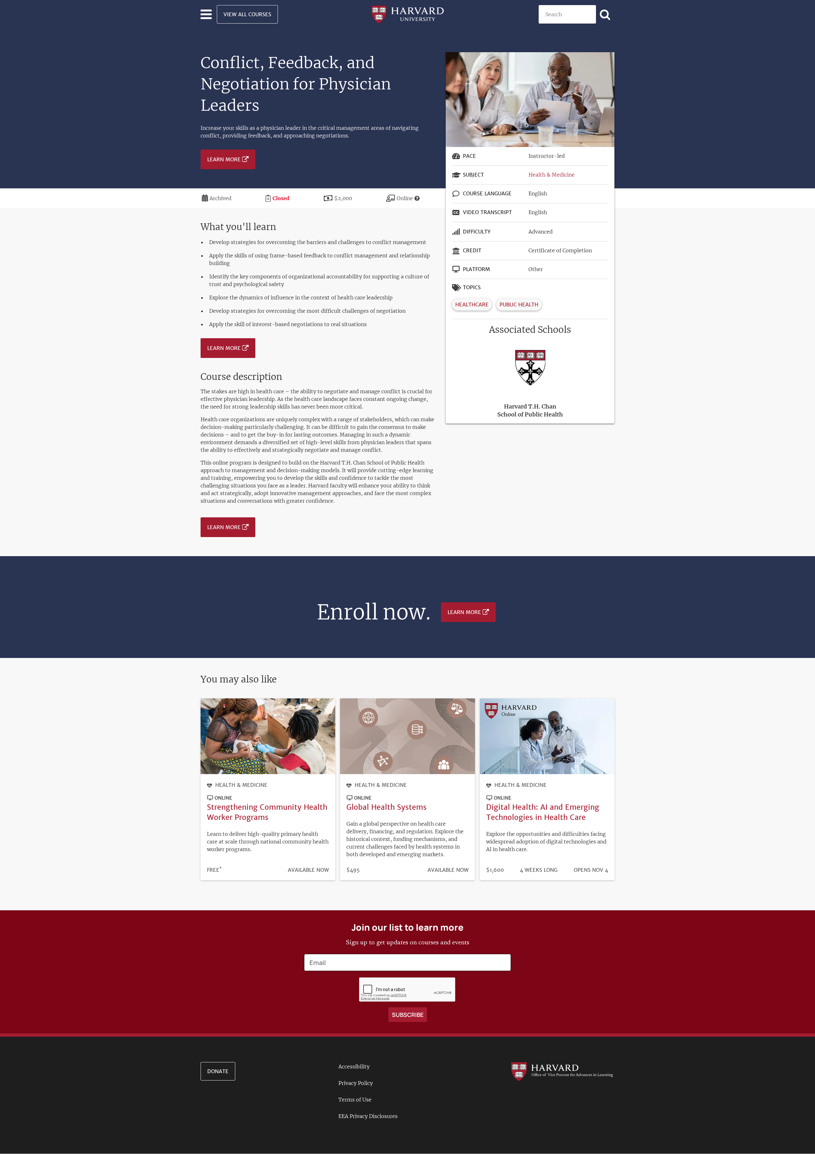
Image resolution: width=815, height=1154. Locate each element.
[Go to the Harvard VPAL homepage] (562, 1071)
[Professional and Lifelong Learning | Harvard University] (407, 13)
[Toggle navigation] (206, 14)
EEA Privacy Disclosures (368, 1116)
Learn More (224, 159)
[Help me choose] (417, 198)
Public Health (519, 304)
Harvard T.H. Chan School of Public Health (530, 410)
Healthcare (472, 304)
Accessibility (354, 1066)
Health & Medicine (551, 174)
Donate (218, 1071)
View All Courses (247, 14)
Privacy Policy (355, 1083)
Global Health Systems (386, 807)
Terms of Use (355, 1099)
